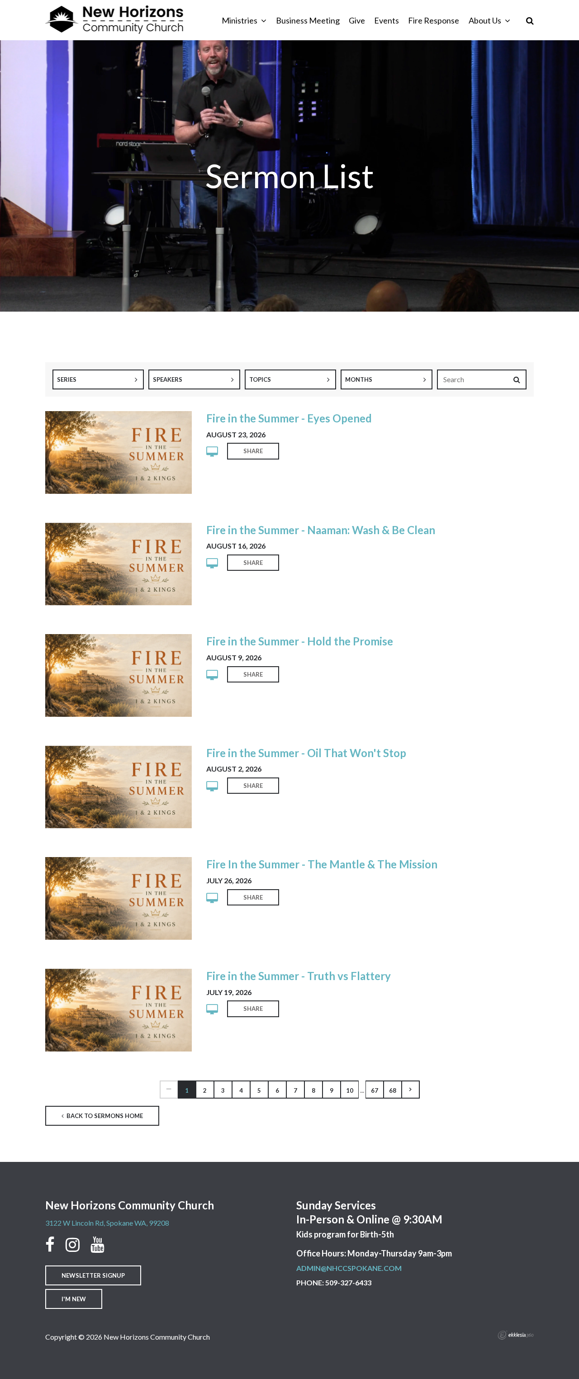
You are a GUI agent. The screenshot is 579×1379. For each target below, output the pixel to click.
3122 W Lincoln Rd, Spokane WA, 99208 (107, 1222)
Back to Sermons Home (104, 1115)
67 (374, 1090)
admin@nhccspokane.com (349, 1268)
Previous (169, 1089)
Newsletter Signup (93, 1275)
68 (392, 1090)
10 (349, 1090)
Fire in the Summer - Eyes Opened (289, 418)
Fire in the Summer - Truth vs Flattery (298, 975)
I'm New (74, 1299)
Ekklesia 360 (516, 1335)
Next (411, 1089)
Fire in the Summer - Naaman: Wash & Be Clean (320, 529)
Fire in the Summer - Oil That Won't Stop (306, 752)
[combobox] (98, 379)
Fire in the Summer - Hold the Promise (299, 641)
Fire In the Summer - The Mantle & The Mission (321, 864)
